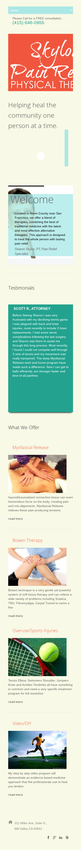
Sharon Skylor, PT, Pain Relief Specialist (36, 251)
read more (15, 519)
